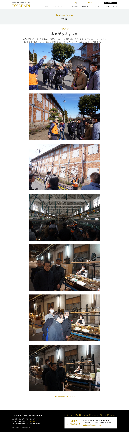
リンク (115, 6)
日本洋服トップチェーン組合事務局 (27, 415)
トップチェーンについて (60, 6)
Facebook (85, 415)
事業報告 (85, 6)
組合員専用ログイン (110, 2)
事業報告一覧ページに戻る (65, 396)
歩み (107, 6)
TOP (46, 6)
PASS (90, 3)
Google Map (32, 421)
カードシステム (97, 6)
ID (75, 3)
